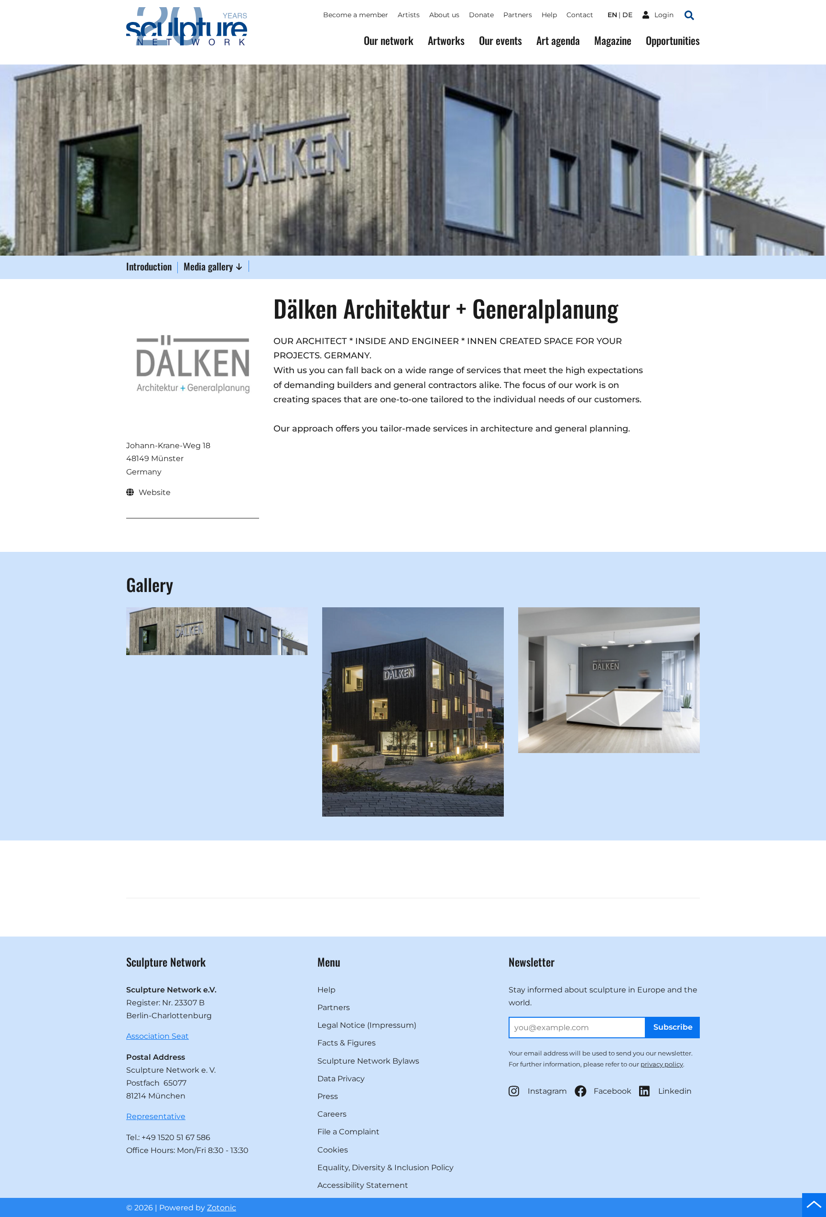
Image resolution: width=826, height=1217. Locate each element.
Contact (579, 15)
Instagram (547, 1091)
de (627, 15)
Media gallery (209, 266)
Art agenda (558, 40)
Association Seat (157, 1036)
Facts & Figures (346, 1042)
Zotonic (221, 1207)
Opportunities (673, 40)
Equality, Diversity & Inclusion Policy (385, 1167)
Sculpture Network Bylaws (368, 1061)
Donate (481, 15)
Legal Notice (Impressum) (366, 1025)
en (612, 15)
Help (549, 15)
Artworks (446, 40)
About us (444, 15)
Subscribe (673, 1027)
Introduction (149, 267)
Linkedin (675, 1091)
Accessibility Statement (362, 1185)
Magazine (612, 40)
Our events (500, 40)
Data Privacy (341, 1078)
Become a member (355, 15)
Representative (155, 1116)
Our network (388, 40)
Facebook (612, 1091)
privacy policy (662, 1064)
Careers (332, 1114)
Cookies (332, 1149)
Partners (517, 15)
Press (327, 1096)
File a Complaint (348, 1131)
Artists (409, 15)
